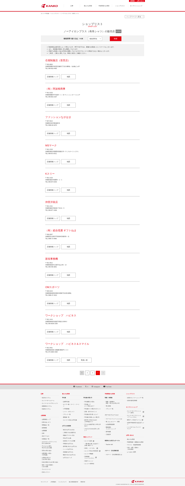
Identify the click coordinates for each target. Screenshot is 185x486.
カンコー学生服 (45, 13)
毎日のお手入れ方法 (68, 429)
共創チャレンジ (88, 461)
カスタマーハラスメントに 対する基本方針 (49, 442)
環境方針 (83, 482)
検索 (115, 39)
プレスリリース (46, 469)
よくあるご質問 (131, 452)
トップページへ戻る (133, 16)
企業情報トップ (46, 419)
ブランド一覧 (67, 414)
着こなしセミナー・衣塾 (113, 421)
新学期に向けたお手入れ (70, 446)
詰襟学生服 (66, 401)
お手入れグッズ (67, 457)
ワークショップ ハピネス (60, 315)
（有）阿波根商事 (55, 88)
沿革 (43, 433)
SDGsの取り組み (46, 450)
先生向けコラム (46, 397)
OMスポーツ (52, 287)
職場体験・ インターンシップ (111, 428)
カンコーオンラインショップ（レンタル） (134, 416)
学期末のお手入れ (68, 443)
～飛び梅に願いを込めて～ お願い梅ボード (91, 444)
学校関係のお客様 (110, 393)
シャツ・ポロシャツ (68, 411)
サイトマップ (44, 482)
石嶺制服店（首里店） (57, 60)
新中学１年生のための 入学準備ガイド (90, 420)
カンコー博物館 (88, 453)
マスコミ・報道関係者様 (134, 444)
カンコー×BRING (89, 463)
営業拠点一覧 (45, 425)
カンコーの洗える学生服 (70, 420)
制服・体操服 (108, 397)
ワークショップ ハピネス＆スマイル (67, 343)
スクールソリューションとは (114, 419)
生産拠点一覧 (45, 439)
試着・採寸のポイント (90, 411)
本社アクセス (45, 436)
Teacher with (109, 444)
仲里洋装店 (51, 202)
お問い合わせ (140, 1)
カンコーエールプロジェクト (50, 403)
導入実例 (108, 406)
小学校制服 (66, 409)
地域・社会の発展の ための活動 (47, 465)
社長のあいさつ (46, 422)
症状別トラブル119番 (69, 441)
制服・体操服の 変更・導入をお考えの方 (113, 402)
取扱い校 (84, 360)
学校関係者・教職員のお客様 (135, 442)
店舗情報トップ (52, 77)
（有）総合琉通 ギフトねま (61, 230)
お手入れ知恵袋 (66, 425)
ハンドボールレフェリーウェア (134, 427)
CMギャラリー (46, 472)
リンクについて (62, 482)
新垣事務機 (51, 258)
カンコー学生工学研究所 (91, 451)
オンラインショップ (131, 407)
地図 (68, 77)
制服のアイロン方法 (68, 435)
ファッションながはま (58, 117)
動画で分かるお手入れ (69, 455)
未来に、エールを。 (90, 448)
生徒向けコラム (46, 409)
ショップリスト (55, 13)
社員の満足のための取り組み (50, 462)
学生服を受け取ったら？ (91, 414)
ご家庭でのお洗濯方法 (69, 432)
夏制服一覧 (66, 417)
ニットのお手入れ (68, 449)
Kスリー (50, 173)
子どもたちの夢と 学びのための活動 (47, 446)
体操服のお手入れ (68, 452)
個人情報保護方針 (73, 482)
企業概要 (44, 430)
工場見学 (108, 434)
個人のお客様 (66, 393)
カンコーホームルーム (48, 400)
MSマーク (51, 145)
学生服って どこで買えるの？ (89, 405)
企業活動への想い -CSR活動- (47, 454)
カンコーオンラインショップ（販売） (134, 411)
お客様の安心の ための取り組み (46, 458)
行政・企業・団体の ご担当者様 (132, 448)
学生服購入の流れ (89, 401)
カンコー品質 (88, 441)
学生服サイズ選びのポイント (92, 409)
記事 (42, 393)
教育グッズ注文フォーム (134, 420)
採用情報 (44, 428)
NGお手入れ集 (67, 438)
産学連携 (108, 431)
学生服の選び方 (87, 397)
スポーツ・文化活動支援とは (114, 454)
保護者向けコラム (47, 406)
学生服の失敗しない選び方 (91, 417)
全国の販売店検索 (132, 400)
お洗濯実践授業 (110, 424)
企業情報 (132, 1)
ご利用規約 (53, 482)
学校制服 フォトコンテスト (89, 457)
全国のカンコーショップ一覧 (135, 397)
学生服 (64, 397)
